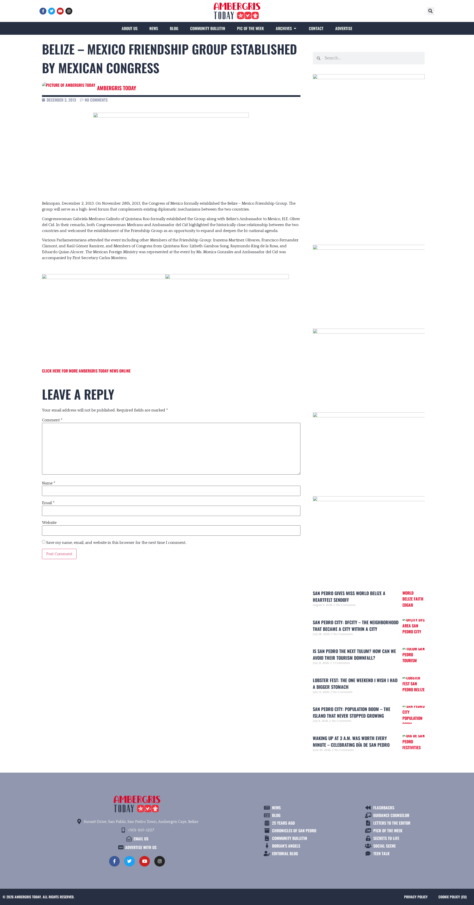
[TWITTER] (51, 11)
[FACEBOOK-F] (43, 11)
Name (48, 483)
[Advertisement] (369, 190)
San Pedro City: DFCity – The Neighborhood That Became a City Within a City (355, 625)
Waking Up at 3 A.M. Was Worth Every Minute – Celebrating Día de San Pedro (351, 741)
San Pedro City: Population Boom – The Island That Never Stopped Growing (351, 712)
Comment (52, 420)
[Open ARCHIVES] (295, 28)
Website (49, 523)
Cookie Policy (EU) (452, 896)
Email (48, 503)
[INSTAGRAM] (68, 11)
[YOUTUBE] (60, 11)
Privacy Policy (416, 896)
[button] (430, 11)
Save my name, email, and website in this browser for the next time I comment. (116, 543)
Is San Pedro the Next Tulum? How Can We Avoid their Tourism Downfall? (354, 654)
